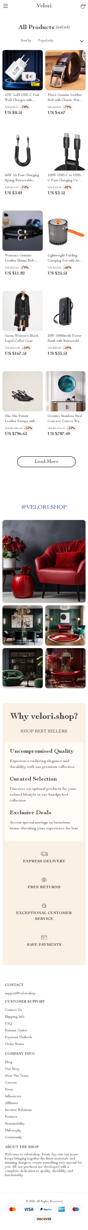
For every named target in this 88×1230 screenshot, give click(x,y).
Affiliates (11, 1103)
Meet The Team (17, 1076)
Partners (11, 1117)
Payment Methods (18, 1037)
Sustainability (15, 1124)
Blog (8, 1062)
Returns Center (16, 1030)
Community (13, 1137)
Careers (11, 1083)
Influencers (13, 1096)
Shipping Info (14, 1017)
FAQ (8, 1024)
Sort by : (27, 40)
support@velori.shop (20, 993)
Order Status (14, 1044)
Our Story (12, 1069)
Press (9, 1089)
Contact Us (13, 1010)
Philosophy (13, 1130)
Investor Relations (18, 1110)
